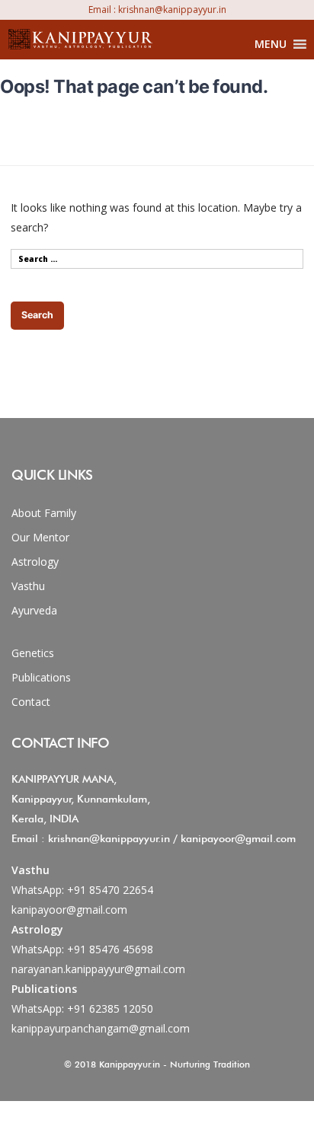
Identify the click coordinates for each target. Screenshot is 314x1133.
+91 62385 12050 (110, 1008)
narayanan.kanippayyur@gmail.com (98, 969)
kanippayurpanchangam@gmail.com (100, 1028)
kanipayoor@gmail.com (69, 909)
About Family (43, 513)
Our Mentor (40, 537)
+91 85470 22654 (110, 889)
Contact (30, 701)
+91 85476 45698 (110, 949)
